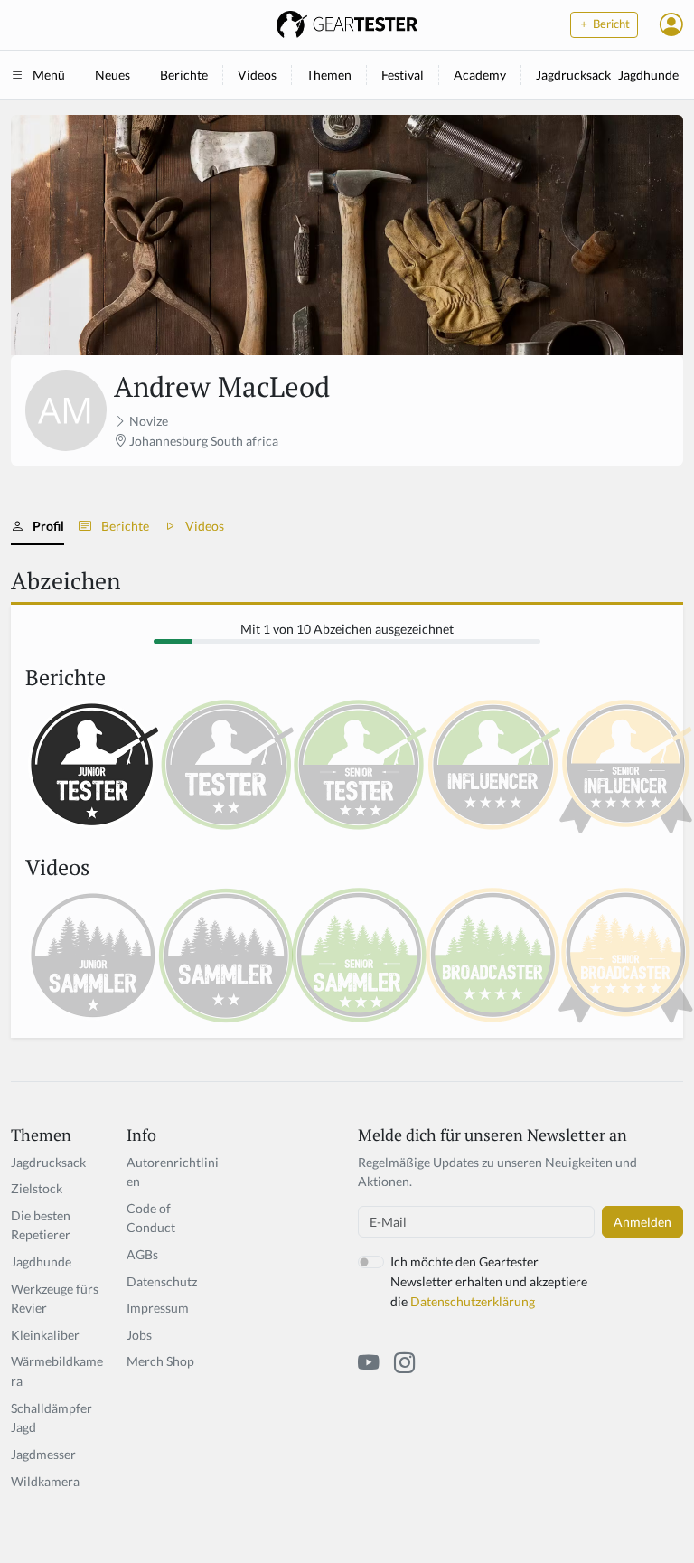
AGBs (142, 1254)
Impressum (158, 1307)
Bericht (610, 24)
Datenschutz (162, 1281)
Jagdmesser (43, 1454)
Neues (112, 74)
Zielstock (36, 1188)
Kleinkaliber (45, 1334)
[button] (671, 24)
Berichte (184, 74)
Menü (49, 74)
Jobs (139, 1334)
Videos (257, 74)
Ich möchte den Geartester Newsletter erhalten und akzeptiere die (488, 1281)
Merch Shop (160, 1361)
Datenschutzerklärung (472, 1301)
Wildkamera (45, 1481)
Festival (402, 74)
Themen (329, 74)
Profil (48, 525)
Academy (480, 74)
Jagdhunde (648, 74)
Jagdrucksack (573, 74)
